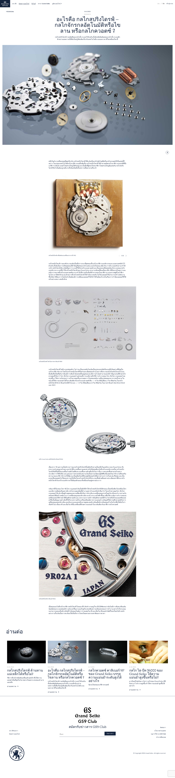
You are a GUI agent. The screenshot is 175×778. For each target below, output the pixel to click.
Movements (87, 14)
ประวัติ (14, 4)
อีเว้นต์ (34, 4)
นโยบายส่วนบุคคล (160, 731)
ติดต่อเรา (163, 727)
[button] (126, 256)
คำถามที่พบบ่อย (161, 737)
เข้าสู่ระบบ (169, 3)
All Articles (10, 11)
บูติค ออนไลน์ (56, 4)
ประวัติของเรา (13, 731)
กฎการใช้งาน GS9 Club (158, 734)
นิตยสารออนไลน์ (24, 4)
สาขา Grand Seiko (44, 4)
